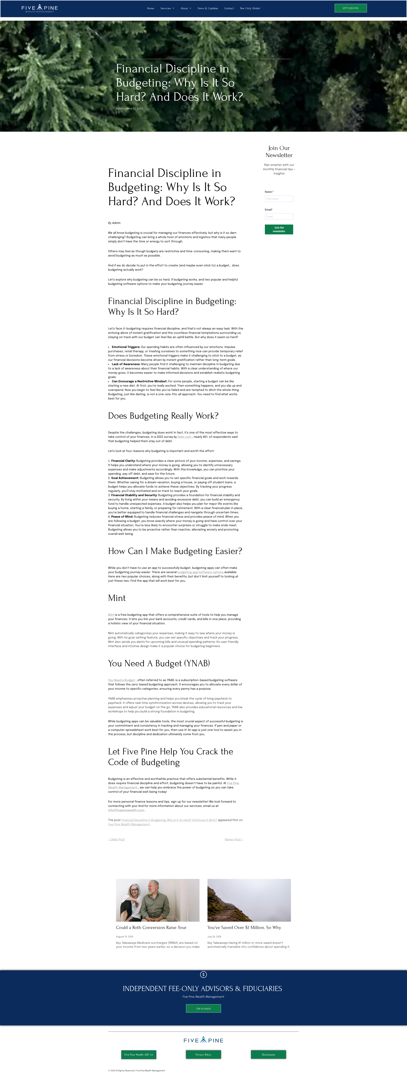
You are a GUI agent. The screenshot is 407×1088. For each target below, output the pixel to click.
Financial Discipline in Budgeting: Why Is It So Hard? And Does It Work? (169, 820)
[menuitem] (150, 8)
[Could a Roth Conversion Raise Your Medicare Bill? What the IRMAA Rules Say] (158, 900)
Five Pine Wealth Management (129, 824)
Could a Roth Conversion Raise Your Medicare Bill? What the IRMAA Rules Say (155, 928)
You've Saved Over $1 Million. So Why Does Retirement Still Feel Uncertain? (244, 928)
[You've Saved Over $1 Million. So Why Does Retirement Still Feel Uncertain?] (249, 900)
